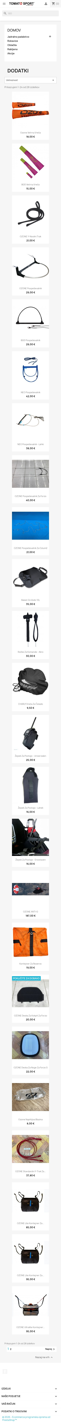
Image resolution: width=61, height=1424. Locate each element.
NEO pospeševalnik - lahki (30, 444)
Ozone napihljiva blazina (30, 1119)
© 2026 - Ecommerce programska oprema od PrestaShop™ (26, 1419)
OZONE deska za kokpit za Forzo (30, 1015)
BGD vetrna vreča (30, 184)
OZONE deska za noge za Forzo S (31, 1067)
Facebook (5, 1371)
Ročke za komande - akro (30, 651)
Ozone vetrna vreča (30, 132)
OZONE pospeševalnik (30, 288)
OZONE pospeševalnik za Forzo (30, 496)
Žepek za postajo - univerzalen (30, 755)
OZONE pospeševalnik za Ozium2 (30, 548)
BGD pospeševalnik (30, 340)
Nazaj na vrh (44, 1357)
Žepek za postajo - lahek (30, 807)
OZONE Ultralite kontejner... (30, 1327)
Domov (14, 30)
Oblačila (12, 45)
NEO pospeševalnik (30, 392)
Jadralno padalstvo (18, 36)
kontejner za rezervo (30, 963)
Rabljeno (12, 49)
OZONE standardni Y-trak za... (30, 1171)
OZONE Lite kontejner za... (30, 1223)
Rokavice (12, 41)
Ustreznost (30, 80)
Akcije (11, 53)
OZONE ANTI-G (30, 911)
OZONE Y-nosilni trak (30, 236)
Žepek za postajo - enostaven (30, 859)
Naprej (50, 1349)
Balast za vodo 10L (30, 600)
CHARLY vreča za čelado (30, 704)
